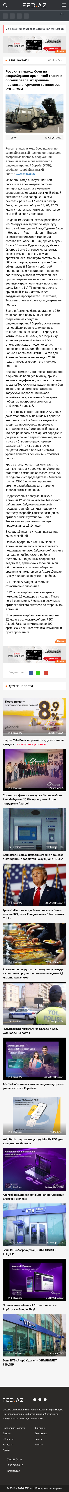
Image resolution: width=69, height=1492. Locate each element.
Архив (6, 1450)
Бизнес (7, 1433)
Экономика (41, 1433)
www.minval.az (26, 173)
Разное (39, 1439)
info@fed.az (13, 1470)
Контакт (39, 1444)
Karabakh (8, 1444)
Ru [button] (61, 14)
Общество (8, 1439)
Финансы (40, 1428)
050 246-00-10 (15, 1465)
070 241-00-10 (14, 1459)
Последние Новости (14, 1428)
